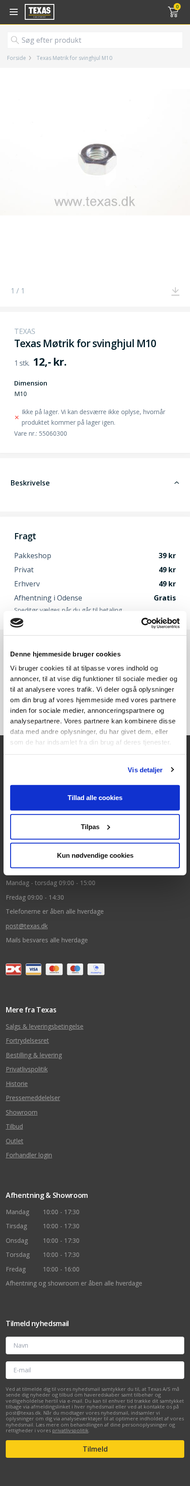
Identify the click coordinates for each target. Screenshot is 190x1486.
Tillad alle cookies (95, 797)
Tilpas (90, 826)
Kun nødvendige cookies (95, 855)
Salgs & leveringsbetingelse (45, 1026)
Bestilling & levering (34, 1055)
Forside (16, 58)
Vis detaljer (145, 769)
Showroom (22, 1112)
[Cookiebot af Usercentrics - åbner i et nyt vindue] (141, 623)
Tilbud (14, 1126)
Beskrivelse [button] (30, 483)
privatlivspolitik (70, 1430)
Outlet (14, 1141)
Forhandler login (29, 1155)
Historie (17, 1083)
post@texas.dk (27, 926)
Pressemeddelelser (33, 1097)
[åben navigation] (12, 12)
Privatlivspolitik (27, 1069)
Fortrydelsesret (27, 1040)
